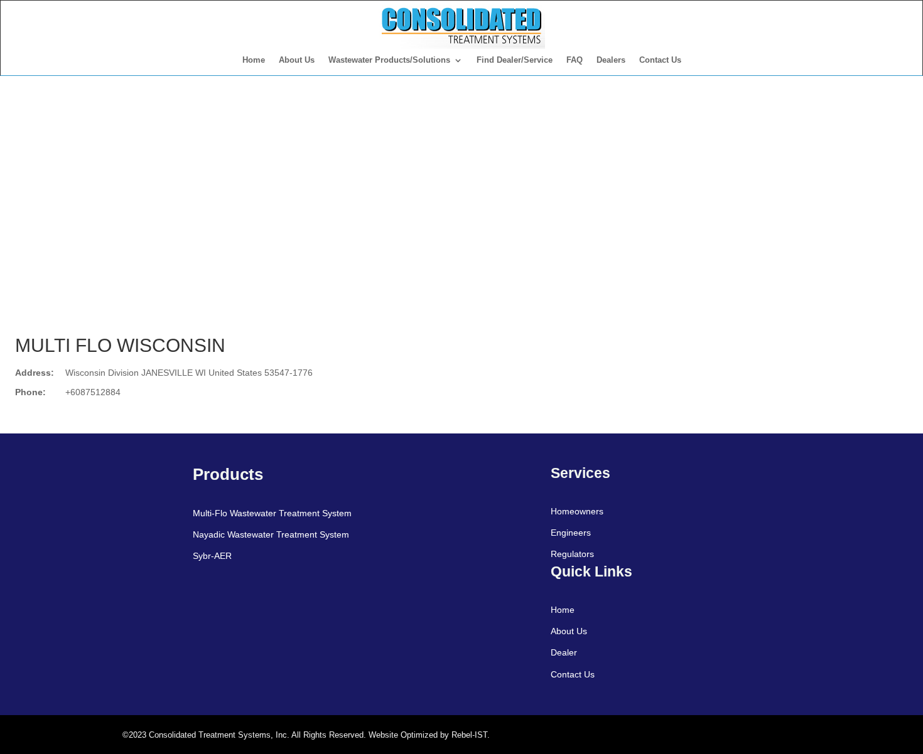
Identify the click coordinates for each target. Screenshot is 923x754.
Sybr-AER (212, 556)
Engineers (571, 533)
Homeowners (577, 511)
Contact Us (660, 60)
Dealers (610, 60)
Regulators (572, 554)
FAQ (574, 60)
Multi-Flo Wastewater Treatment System (272, 513)
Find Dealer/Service (515, 60)
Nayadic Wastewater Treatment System (271, 534)
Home (253, 60)
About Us (297, 60)
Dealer (564, 652)
